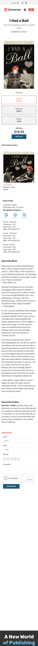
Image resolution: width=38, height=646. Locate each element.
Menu (31, 9)
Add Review (7, 433)
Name (5, 437)
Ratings (6, 454)
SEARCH (13, 3)
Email (5, 446)
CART (23, 3)
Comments (7, 464)
